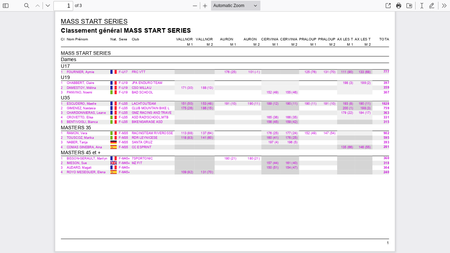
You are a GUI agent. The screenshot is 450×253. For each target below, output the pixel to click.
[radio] (422, 6)
